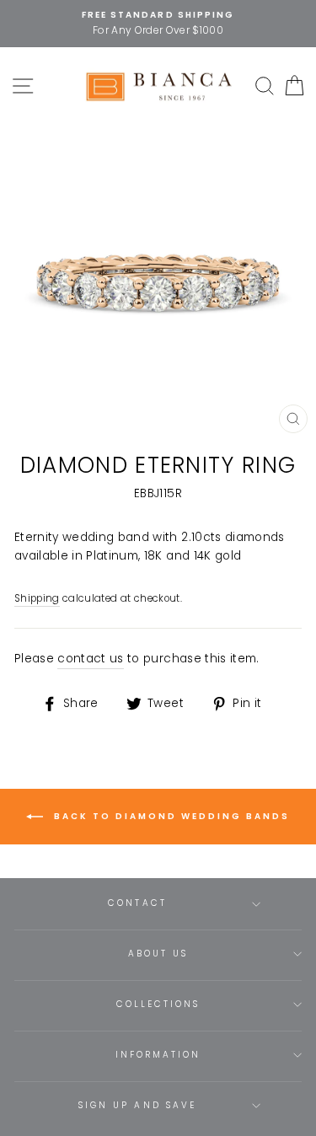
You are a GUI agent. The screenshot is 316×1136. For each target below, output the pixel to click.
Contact (137, 903)
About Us (158, 953)
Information (158, 1054)
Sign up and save (137, 1105)
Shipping (37, 598)
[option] (158, 23)
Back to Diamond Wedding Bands (170, 816)
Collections (158, 1004)
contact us (90, 659)
